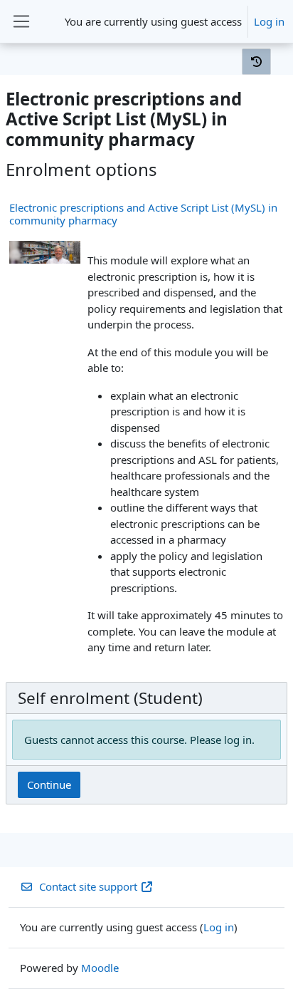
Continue (49, 784)
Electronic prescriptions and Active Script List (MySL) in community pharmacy (143, 213)
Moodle (100, 967)
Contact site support (88, 886)
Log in (269, 21)
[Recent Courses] (256, 61)
